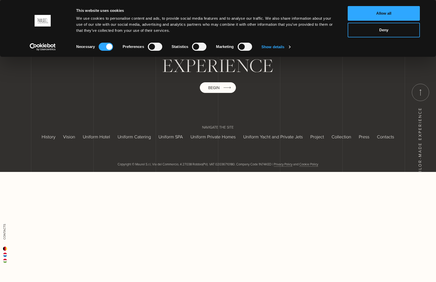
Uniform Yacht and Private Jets (273, 137)
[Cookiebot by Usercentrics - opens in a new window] (43, 47)
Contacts (4, 232)
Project (317, 137)
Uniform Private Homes (213, 137)
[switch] (155, 47)
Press (364, 137)
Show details (272, 47)
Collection (341, 137)
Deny (383, 30)
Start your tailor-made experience (420, 159)
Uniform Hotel (96, 137)
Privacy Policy (283, 164)
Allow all (383, 13)
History (49, 137)
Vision (69, 137)
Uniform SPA (170, 137)
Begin (214, 87)
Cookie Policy (308, 164)
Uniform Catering (134, 137)
